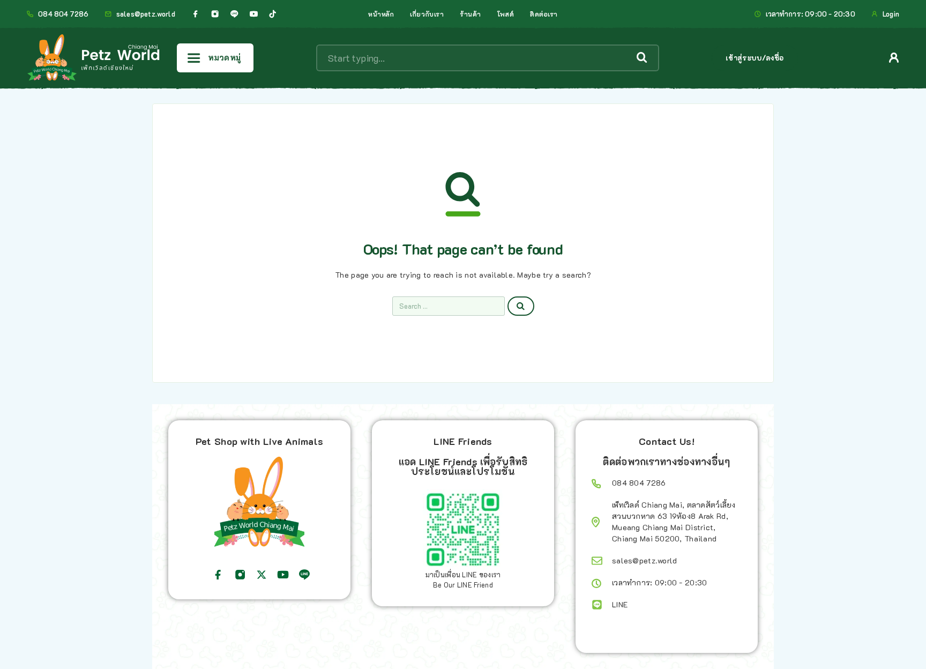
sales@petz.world (145, 14)
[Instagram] (215, 14)
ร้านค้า (470, 14)
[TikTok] (272, 14)
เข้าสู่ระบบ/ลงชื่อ (755, 57)
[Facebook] (195, 14)
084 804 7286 (63, 14)
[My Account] (894, 57)
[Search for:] (448, 306)
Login (891, 14)
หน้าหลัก (381, 14)
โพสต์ (505, 14)
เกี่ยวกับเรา (427, 14)
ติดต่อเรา (544, 14)
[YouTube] (253, 14)
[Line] (234, 14)
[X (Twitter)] (261, 574)
